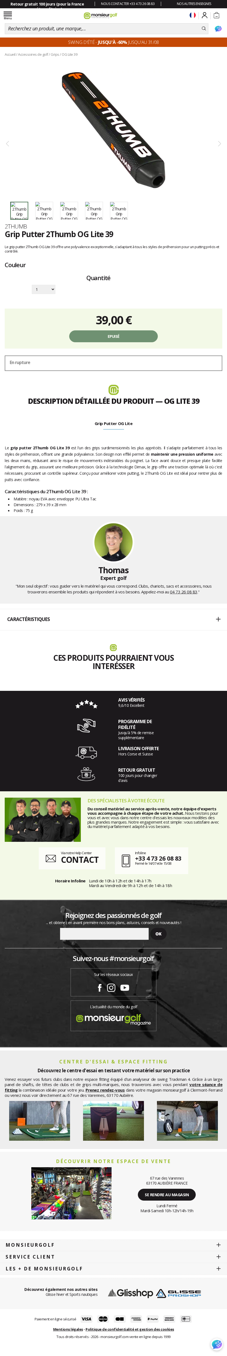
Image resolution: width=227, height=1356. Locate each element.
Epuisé (114, 336)
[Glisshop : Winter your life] (100, 15)
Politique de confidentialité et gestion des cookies (130, 1329)
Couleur (15, 265)
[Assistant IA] (218, 29)
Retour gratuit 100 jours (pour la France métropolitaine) (47, 6)
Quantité (98, 278)
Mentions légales (68, 1329)
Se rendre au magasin (167, 1194)
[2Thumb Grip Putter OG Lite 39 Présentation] (113, 130)
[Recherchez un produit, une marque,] (204, 29)
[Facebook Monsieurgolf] (100, 986)
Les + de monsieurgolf (44, 1268)
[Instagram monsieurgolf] (111, 986)
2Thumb (16, 226)
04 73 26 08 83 (183, 592)
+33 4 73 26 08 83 (158, 858)
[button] (113, 619)
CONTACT (80, 859)
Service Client (30, 1257)
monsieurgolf (30, 1245)
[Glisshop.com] (130, 1293)
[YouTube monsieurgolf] (124, 986)
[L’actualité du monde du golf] (113, 1018)
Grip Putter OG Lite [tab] (114, 423)
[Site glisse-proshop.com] (178, 1293)
